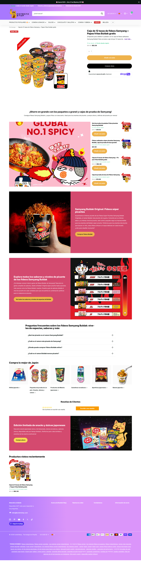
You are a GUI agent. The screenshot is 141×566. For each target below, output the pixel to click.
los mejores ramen (72, 546)
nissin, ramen (88, 546)
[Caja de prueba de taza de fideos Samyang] (127, 178)
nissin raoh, (95, 546)
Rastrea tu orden (78, 503)
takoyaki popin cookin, (68, 549)
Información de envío (122, 503)
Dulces (51, 22)
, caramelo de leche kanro (105, 549)
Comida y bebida (84, 22)
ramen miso (122, 544)
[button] (91, 49)
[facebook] (23, 519)
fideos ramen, (82, 544)
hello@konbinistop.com (20, 513)
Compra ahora (20, 440)
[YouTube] (19, 519)
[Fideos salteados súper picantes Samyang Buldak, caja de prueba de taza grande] (127, 144)
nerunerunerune (80, 549)
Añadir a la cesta (109, 58)
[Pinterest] (14, 519)
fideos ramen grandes (41, 544)
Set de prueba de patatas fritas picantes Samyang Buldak (105, 124)
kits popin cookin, (75, 554)
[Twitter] (27, 519)
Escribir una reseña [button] (87, 408)
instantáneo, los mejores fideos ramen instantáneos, (50, 546)
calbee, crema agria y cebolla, (41, 551)
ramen (81, 546)
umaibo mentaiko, (119, 551)
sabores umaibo (91, 549)
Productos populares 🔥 (18, 22)
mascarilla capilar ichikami (89, 554)
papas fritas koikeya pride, (108, 546)
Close (139, 2)
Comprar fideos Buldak (84, 234)
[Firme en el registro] (125, 13)
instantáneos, (114, 544)
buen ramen (30, 546)
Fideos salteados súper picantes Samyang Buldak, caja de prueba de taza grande (106, 141)
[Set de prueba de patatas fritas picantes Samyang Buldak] (127, 127)
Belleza (105, 22)
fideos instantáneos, (27, 544)
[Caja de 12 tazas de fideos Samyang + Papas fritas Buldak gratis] (127, 161)
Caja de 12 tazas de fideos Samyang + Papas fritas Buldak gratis (105, 158)
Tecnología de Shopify (30, 534)
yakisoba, (23, 546)
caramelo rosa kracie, (18, 551)
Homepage (12, 27)
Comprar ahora (109, 66)
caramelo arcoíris (72, 551)
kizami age (28, 551)
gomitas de (103, 551)
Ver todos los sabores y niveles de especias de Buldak (33, 299)
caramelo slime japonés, (59, 551)
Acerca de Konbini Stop (58, 503)
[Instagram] (10, 519)
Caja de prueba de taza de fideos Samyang (106, 175)
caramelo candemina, (93, 551)
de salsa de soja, (125, 549)
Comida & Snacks (38, 22)
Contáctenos (98, 503)
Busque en (102, 13)
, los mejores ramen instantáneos (59, 544)
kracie (80, 551)
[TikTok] (32, 519)
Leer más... (128, 39)
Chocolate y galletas (65, 22)
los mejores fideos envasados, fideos (97, 544)
